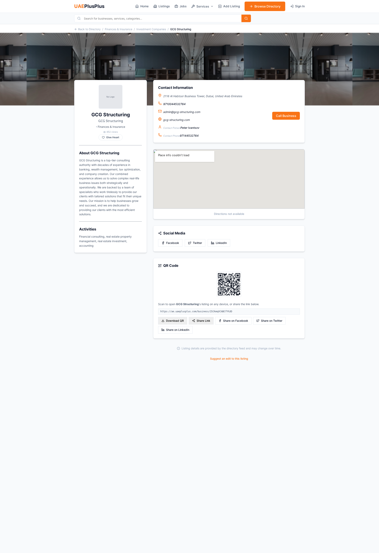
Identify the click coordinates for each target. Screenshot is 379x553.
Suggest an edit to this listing (229, 358)
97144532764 (189, 135)
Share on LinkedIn (177, 329)
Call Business (286, 116)
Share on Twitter (271, 320)
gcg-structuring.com (176, 119)
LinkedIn (221, 243)
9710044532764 (174, 104)
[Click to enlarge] (229, 284)
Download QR (175, 320)
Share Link (203, 320)
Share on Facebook (235, 320)
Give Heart (112, 137)
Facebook (172, 243)
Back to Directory (89, 29)
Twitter (197, 243)
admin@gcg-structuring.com (181, 112)
